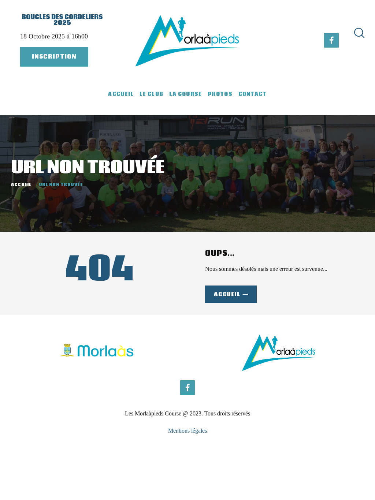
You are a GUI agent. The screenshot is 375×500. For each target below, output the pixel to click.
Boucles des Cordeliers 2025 (62, 20)
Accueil (21, 184)
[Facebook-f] (331, 40)
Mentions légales (187, 431)
